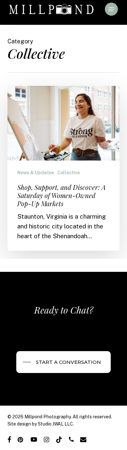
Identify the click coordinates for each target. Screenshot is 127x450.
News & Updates (35, 172)
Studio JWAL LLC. (56, 424)
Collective (68, 172)
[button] (111, 9)
